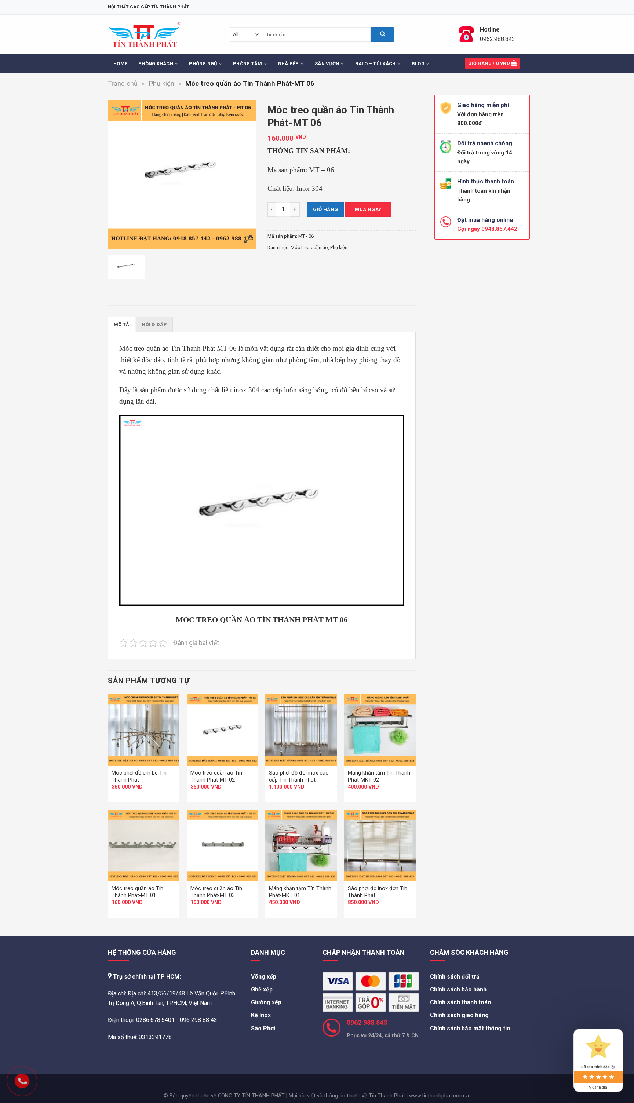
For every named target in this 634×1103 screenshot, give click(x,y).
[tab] (121, 324)
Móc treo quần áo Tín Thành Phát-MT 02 (216, 776)
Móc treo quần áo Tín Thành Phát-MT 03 (216, 892)
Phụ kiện (161, 83)
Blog (418, 63)
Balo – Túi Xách (375, 63)
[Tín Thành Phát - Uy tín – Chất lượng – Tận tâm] (144, 35)
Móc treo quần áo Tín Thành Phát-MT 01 (137, 892)
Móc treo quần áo (309, 247)
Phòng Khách (155, 63)
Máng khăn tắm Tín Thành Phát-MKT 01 (300, 892)
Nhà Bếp (288, 63)
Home (120, 63)
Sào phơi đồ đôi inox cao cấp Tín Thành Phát (299, 776)
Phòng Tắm (247, 63)
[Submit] (382, 34)
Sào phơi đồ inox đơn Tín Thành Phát (377, 892)
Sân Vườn (327, 63)
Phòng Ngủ (203, 63)
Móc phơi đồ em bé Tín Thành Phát (139, 776)
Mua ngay (368, 209)
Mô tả (121, 324)
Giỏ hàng (325, 209)
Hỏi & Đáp (154, 324)
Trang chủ (123, 83)
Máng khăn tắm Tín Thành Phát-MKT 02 (379, 776)
